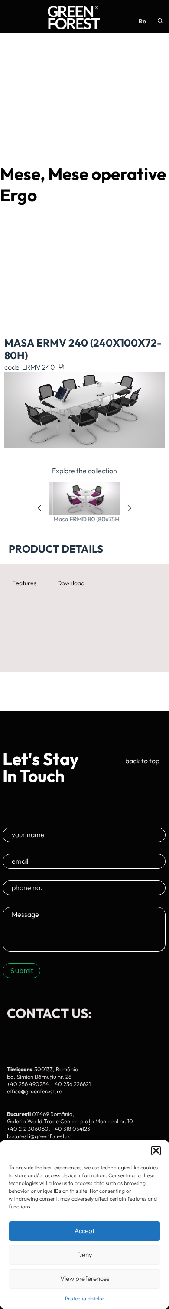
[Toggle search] (160, 21)
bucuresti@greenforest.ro (39, 1135)
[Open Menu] (8, 16)
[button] (156, 1150)
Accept (84, 1231)
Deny (84, 1254)
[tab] (24, 583)
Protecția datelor (84, 1298)
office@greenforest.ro (34, 1091)
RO (142, 21)
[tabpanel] (84, 613)
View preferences (84, 1278)
